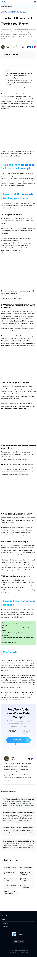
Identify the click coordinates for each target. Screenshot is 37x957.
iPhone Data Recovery (26, 873)
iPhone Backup (10, 872)
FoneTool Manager (6, 6)
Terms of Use (24, 952)
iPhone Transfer (27, 867)
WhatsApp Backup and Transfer (10, 892)
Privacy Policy (14, 952)
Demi (7, 47)
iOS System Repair (26, 879)
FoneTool (7, 2)
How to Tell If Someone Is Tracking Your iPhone (13, 12)
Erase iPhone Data (10, 879)
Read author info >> (9, 781)
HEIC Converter (11, 885)
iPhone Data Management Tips (16, 11)
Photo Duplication (26, 886)
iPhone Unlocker (11, 867)
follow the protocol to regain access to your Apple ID (17, 296)
